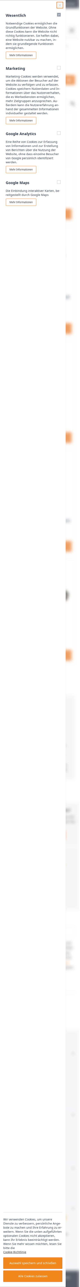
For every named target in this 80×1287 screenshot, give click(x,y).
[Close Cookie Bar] (59, 5)
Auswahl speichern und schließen (32, 1263)
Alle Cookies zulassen (33, 1276)
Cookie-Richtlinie (14, 1252)
